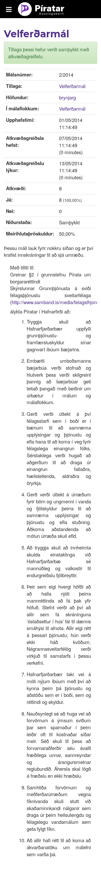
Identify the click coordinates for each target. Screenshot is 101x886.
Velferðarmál (72, 86)
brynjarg (67, 97)
